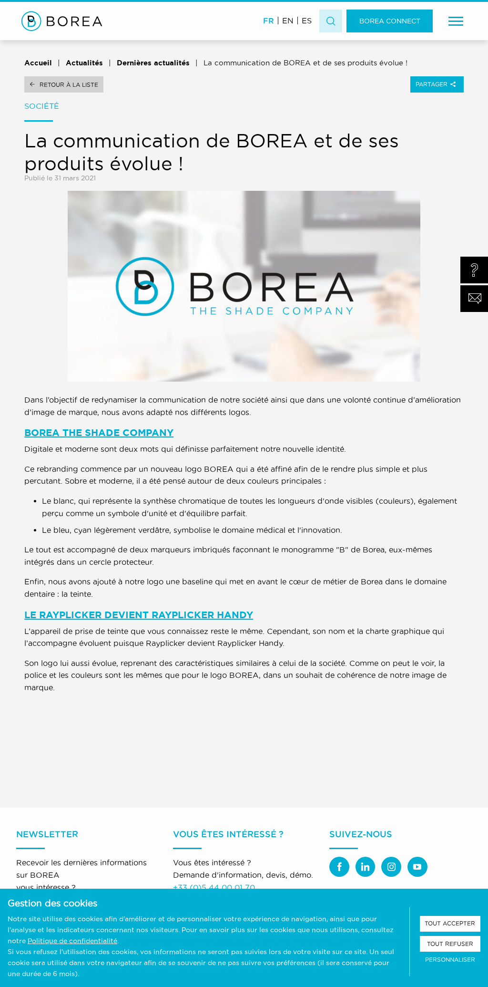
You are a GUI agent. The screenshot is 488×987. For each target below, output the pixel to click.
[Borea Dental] (62, 21)
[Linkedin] (366, 867)
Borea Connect (389, 21)
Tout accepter (450, 923)
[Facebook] (339, 867)
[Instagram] (391, 867)
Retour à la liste (69, 85)
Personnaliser (450, 959)
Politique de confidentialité (72, 941)
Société (41, 106)
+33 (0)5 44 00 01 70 (214, 887)
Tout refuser (450, 944)
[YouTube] (417, 867)
